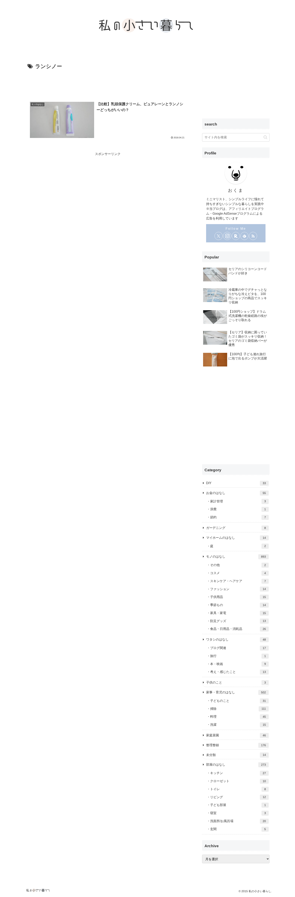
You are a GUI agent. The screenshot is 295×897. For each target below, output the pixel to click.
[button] (265, 137)
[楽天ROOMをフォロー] (236, 236)
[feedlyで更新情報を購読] (244, 236)
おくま (236, 190)
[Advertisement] (107, 82)
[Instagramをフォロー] (227, 236)
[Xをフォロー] (219, 236)
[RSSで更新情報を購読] (253, 236)
